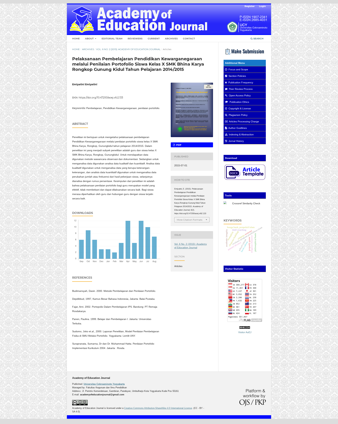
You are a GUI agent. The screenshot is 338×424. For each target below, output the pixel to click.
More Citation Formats (189, 219)
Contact (189, 38)
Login (262, 6)
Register (250, 6)
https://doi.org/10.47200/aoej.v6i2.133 (101, 97)
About (89, 38)
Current (154, 38)
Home (76, 38)
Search (258, 38)
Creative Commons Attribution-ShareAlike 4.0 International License (158, 408)
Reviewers (135, 38)
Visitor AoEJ (244, 332)
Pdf (178, 144)
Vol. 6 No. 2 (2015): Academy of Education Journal (128, 49)
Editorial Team (112, 38)
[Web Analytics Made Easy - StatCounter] (244, 327)
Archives (171, 38)
